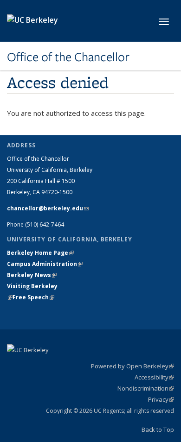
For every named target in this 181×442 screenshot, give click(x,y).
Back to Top (158, 429)
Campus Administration (45, 264)
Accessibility (154, 377)
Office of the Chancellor (68, 57)
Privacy (161, 399)
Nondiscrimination (145, 388)
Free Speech (33, 297)
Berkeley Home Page (40, 253)
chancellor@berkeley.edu (48, 208)
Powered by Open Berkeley (132, 366)
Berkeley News (32, 275)
